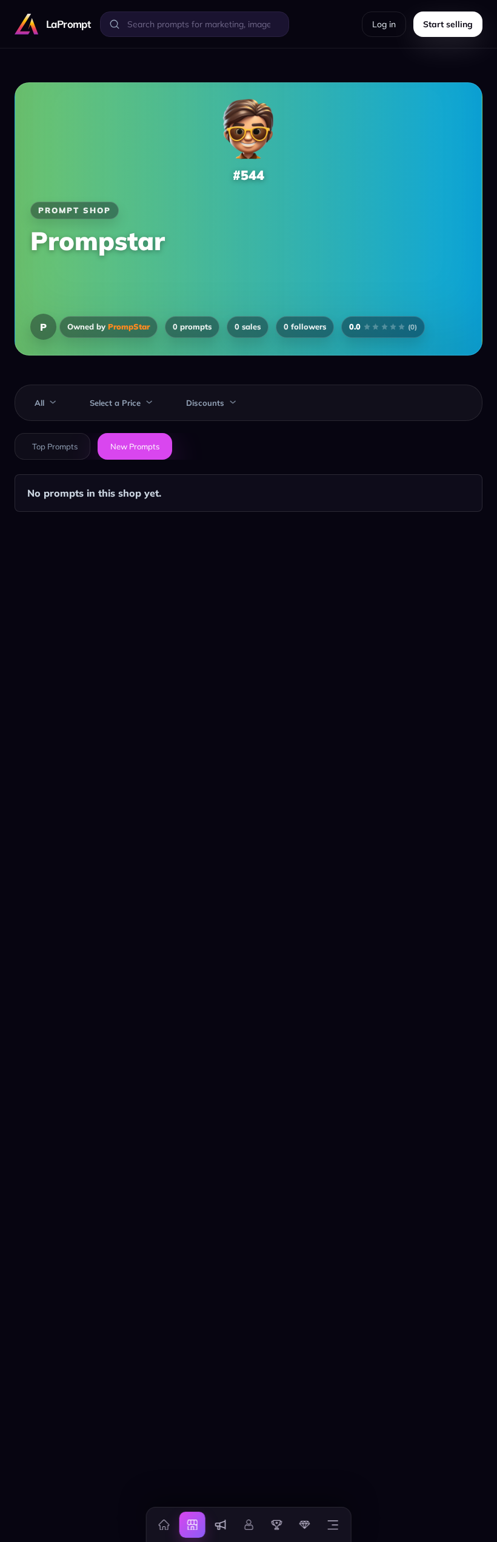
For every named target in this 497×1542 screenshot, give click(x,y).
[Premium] (305, 1524)
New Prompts (134, 446)
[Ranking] (276, 1524)
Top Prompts (55, 446)
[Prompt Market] (192, 1524)
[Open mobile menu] (332, 1524)
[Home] (164, 1524)
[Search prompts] (114, 24)
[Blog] (220, 1524)
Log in (384, 24)
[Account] (248, 1524)
